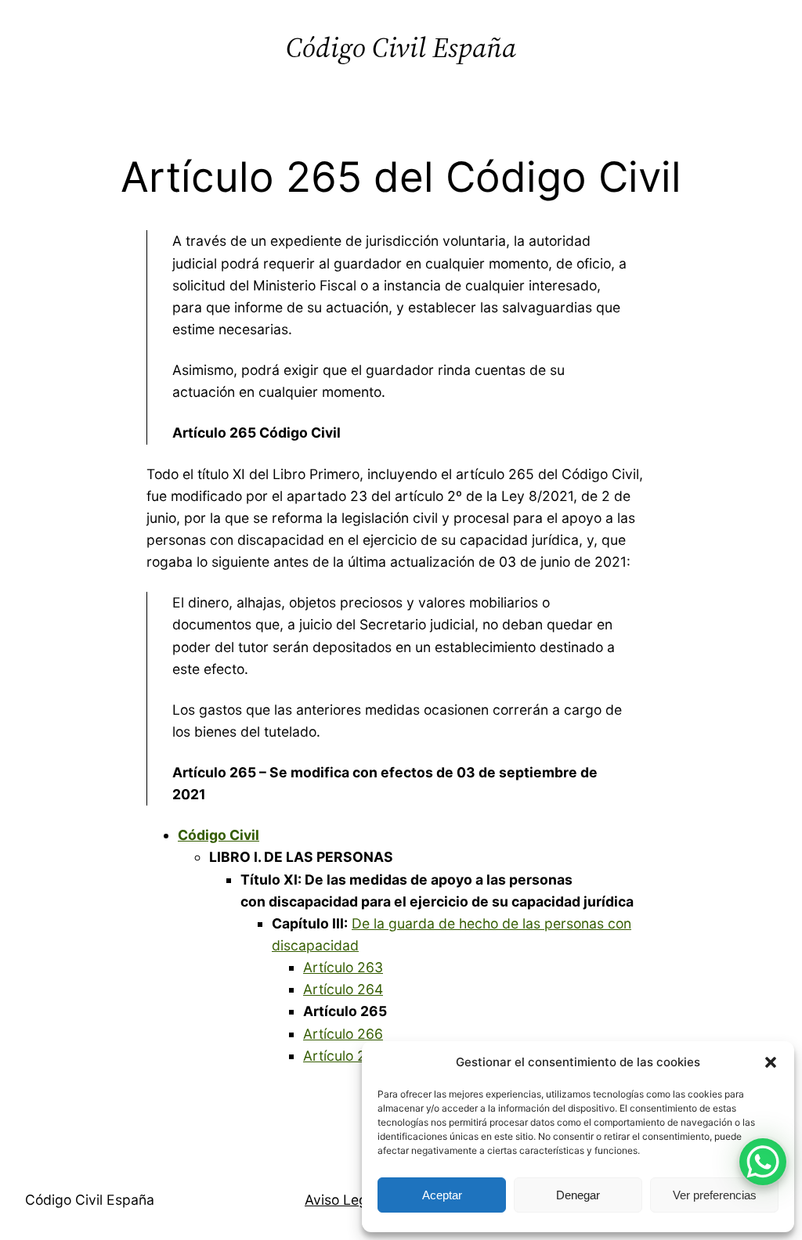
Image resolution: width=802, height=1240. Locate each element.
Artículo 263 (343, 967)
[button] (771, 1062)
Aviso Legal (341, 1199)
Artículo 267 (342, 1055)
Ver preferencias (715, 1195)
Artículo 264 (343, 989)
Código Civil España (401, 47)
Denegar (578, 1195)
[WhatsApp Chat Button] (762, 1161)
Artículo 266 (343, 1034)
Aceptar (442, 1195)
